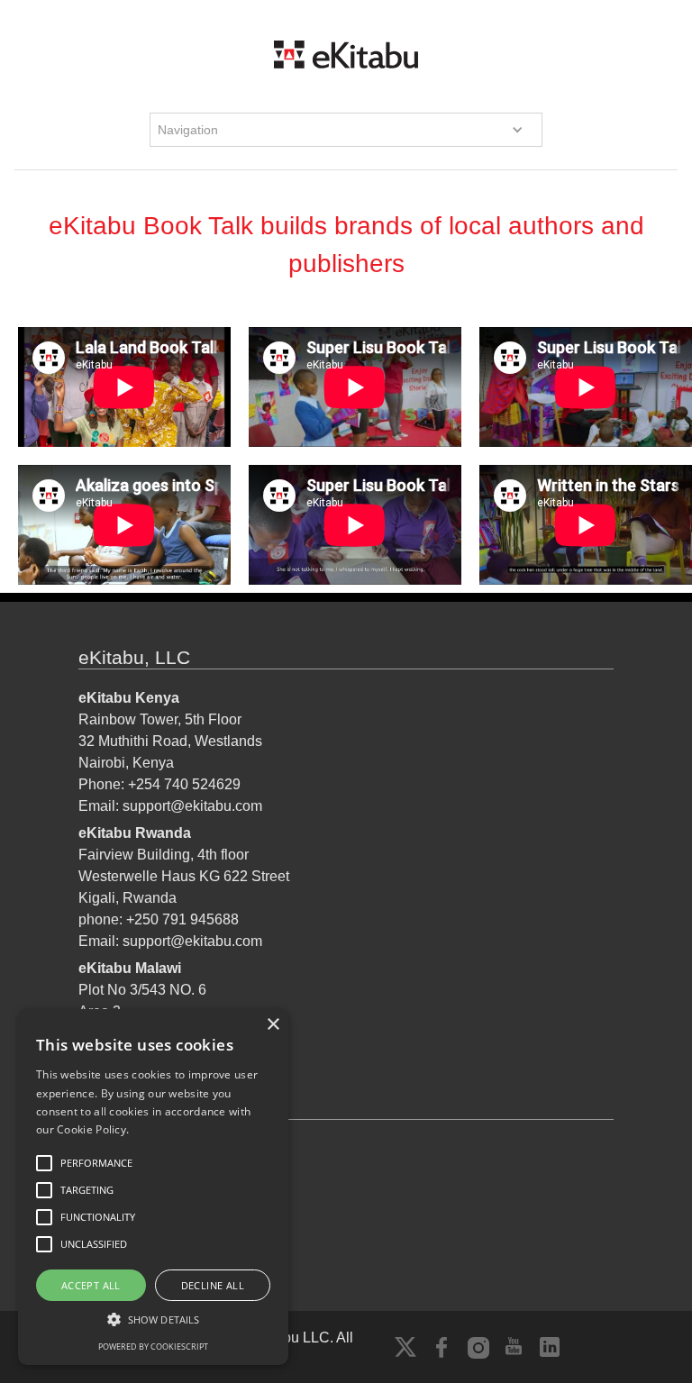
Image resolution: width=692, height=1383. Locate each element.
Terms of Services (135, 1170)
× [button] (272, 1025)
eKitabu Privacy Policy (150, 1148)
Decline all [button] (212, 1285)
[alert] (153, 1187)
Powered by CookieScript (153, 1346)
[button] (346, 130)
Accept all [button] (91, 1285)
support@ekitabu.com (192, 806)
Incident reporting (133, 1191)
